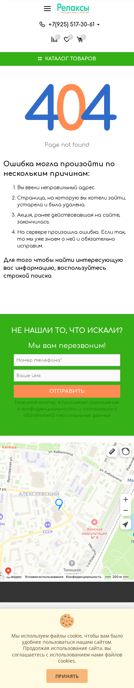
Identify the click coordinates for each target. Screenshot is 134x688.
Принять (67, 676)
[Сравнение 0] (54, 38)
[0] (80, 39)
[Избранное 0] (67, 38)
